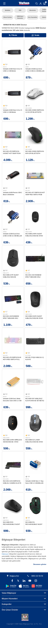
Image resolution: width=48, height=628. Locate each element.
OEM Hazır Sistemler (20, 17)
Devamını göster (39, 564)
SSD (20, 10)
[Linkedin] (24, 581)
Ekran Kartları (7, 17)
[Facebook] (12, 581)
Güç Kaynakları (32, 17)
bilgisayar (5, 554)
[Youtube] (30, 581)
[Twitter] (18, 581)
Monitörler (32, 10)
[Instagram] (36, 581)
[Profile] (40, 3)
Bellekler (7, 10)
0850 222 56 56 (37, 576)
